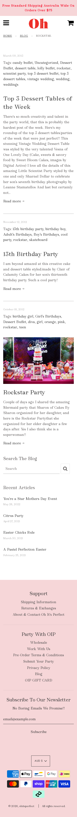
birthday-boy (55, 229)
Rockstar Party (24, 392)
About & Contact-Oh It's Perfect (38, 614)
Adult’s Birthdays (17, 234)
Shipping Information (38, 602)
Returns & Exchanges (38, 608)
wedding (63, 79)
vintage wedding (40, 79)
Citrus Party (13, 515)
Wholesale (38, 642)
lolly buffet (46, 68)
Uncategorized (46, 62)
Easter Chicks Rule (19, 532)
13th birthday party (28, 229)
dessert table (25, 68)
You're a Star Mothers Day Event (30, 499)
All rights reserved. (53, 806)
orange (50, 322)
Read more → (13, 201)
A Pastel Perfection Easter (24, 549)
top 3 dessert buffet (43, 73)
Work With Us (38, 649)
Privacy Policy (38, 668)
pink (61, 322)
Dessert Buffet (14, 322)
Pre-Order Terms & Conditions (38, 655)
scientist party (14, 73)
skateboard (38, 240)
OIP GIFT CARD (38, 680)
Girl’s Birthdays (48, 316)
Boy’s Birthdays (46, 234)
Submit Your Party (38, 661)
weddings (10, 84)
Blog (24, 36)
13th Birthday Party (30, 254)
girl (40, 322)
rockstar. (64, 68)
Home (7, 36)
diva (31, 322)
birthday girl (23, 316)
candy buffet (23, 62)
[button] (40, 761)
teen (22, 327)
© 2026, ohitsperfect (21, 806)
